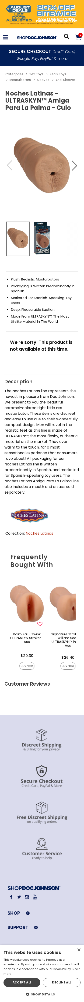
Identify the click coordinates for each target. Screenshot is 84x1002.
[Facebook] (11, 897)
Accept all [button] (22, 982)
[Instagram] (27, 897)
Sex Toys (36, 74)
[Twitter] (19, 897)
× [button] (78, 950)
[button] (5, 38)
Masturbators (20, 80)
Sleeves (43, 80)
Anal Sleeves (66, 80)
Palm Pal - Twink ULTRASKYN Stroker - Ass (27, 638)
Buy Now (27, 666)
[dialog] (42, 973)
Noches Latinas (39, 533)
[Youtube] (34, 897)
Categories (14, 74)
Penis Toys (58, 74)
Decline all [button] (61, 982)
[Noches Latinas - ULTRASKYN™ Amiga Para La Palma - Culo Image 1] (42, 165)
